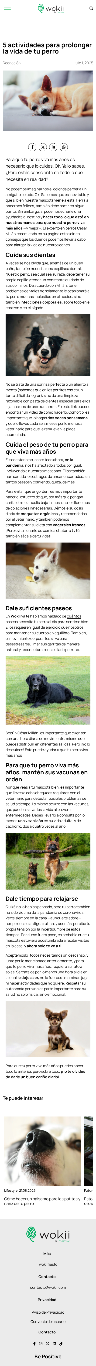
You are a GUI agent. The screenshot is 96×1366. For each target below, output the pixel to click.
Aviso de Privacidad (48, 1312)
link (74, 406)
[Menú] (7, 8)
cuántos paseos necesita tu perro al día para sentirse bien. (47, 619)
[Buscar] (91, 8)
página (53, 233)
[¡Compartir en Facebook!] (32, 147)
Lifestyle (10, 1190)
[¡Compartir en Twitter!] (43, 147)
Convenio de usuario (48, 1321)
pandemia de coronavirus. (62, 912)
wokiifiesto (48, 1264)
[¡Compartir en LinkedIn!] (53, 147)
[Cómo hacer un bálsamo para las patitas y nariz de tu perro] (42, 1151)
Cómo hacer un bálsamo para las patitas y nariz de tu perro (42, 1201)
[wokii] (51, 8)
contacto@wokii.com (48, 1287)
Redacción (12, 62)
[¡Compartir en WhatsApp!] (64, 147)
